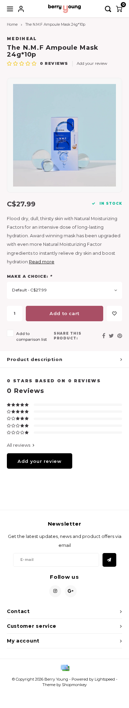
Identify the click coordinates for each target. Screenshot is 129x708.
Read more (41, 261)
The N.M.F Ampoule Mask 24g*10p (55, 24)
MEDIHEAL (22, 38)
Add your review (92, 63)
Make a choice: (29, 276)
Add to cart (64, 313)
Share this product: (68, 336)
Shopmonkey (74, 684)
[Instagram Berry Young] (55, 591)
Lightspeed (105, 679)
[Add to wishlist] (114, 313)
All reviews (18, 445)
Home (12, 24)
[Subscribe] (109, 560)
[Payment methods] (64, 667)
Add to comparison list (31, 336)
